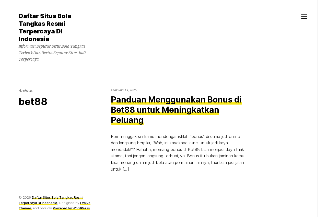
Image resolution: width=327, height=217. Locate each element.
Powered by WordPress (71, 208)
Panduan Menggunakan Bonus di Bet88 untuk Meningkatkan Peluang (176, 110)
